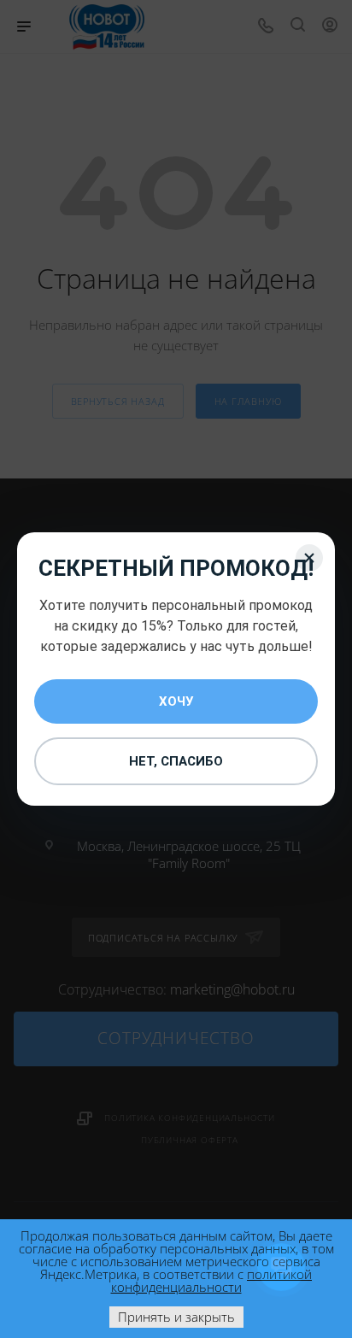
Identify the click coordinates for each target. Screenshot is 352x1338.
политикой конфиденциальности (212, 1280)
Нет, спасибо (176, 761)
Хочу (176, 701)
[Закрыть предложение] (309, 558)
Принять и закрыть (176, 1316)
